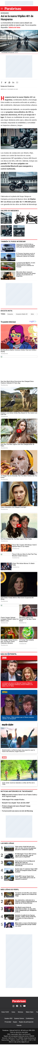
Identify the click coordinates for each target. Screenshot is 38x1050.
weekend (19, 758)
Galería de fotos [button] (14, 27)
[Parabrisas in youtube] (24, 1006)
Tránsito (19, 1025)
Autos (32, 314)
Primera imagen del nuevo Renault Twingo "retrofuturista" (16, 807)
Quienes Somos (19, 1018)
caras (19, 658)
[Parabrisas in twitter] (21, 1006)
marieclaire (19, 725)
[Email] (17, 82)
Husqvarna (10, 314)
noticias (19, 692)
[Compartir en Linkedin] (13, 82)
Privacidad (8, 1022)
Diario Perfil (5, 1012)
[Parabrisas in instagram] (13, 1006)
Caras (13, 1012)
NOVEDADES (5, 13)
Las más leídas (7, 843)
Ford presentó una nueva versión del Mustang (17, 811)
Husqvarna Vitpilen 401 (22, 314)
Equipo (15, 1022)
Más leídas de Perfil (10, 889)
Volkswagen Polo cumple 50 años (13, 799)
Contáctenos (30, 1018)
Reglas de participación (26, 1022)
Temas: (3, 314)
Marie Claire (29, 1012)
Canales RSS (8, 1018)
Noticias (20, 1012)
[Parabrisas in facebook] (17, 1006)
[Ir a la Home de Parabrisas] (13, 9)
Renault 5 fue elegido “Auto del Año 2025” (16, 803)
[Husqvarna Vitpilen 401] (6, 218)
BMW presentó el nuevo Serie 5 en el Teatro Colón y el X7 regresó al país (19, 795)
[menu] (2, 8)
